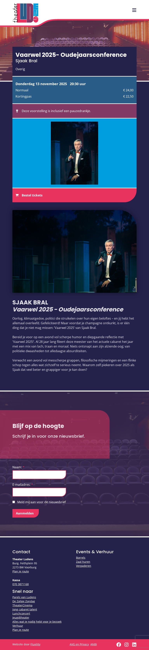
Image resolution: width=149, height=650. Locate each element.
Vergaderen (83, 566)
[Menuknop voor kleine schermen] (134, 10)
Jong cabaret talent (24, 609)
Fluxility (35, 644)
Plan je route (20, 571)
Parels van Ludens (24, 597)
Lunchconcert (21, 613)
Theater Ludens (25, 13)
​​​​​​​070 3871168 (20, 584)
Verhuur (17, 626)
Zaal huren (83, 562)
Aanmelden (25, 513)
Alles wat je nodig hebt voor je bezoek (37, 621)
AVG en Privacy (79, 644)
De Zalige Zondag (23, 601)
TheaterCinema (22, 605)
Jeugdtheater (20, 617)
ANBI (93, 644)
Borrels (80, 557)
